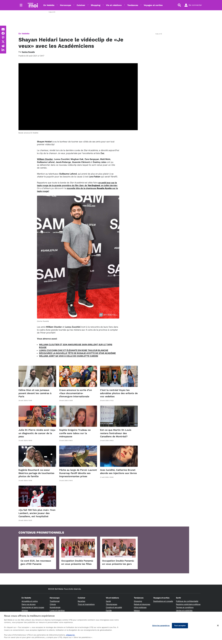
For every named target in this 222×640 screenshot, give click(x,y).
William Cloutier (45, 159)
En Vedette (48, 5)
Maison (137, 610)
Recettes (81, 601)
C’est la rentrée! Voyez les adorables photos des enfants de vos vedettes (119, 393)
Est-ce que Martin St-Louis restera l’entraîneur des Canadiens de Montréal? (115, 433)
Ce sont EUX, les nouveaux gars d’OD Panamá (36, 562)
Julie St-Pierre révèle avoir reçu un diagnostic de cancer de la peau (36, 433)
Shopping (95, 5)
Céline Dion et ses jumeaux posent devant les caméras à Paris (34, 393)
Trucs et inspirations (86, 604)
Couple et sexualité (114, 607)
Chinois (53, 604)
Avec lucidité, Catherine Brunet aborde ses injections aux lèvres (118, 471)
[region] (111, 626)
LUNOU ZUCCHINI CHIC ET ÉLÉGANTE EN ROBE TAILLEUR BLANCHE (73, 350)
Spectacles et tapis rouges (33, 607)
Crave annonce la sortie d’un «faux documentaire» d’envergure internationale (75, 393)
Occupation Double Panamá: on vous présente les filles (77, 562)
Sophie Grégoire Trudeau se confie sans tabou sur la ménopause (75, 433)
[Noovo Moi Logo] (33, 5)
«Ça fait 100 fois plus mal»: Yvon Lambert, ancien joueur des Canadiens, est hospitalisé (36, 513)
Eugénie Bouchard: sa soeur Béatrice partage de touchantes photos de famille (36, 473)
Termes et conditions (184, 607)
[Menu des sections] (21, 5)
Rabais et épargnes (142, 604)
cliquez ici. (70, 635)
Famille (109, 610)
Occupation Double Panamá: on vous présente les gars (118, 562)
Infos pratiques (140, 607)
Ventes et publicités (184, 610)
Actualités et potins (30, 601)
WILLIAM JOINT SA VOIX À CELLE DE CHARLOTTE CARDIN (68, 356)
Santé (108, 601)
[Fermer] (218, 625)
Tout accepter (180, 625)
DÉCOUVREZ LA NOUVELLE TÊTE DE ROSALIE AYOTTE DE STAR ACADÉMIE (77, 353)
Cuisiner (81, 5)
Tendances (132, 5)
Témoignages (111, 604)
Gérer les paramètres (161, 625)
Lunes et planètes (57, 610)
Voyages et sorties (153, 5)
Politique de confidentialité (187, 601)
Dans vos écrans (28, 604)
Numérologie (55, 607)
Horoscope (65, 5)
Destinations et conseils (163, 601)
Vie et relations (114, 5)
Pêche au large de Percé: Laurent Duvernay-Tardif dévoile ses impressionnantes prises (78, 473)
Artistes (25, 610)
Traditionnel (54, 601)
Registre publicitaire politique (188, 604)
